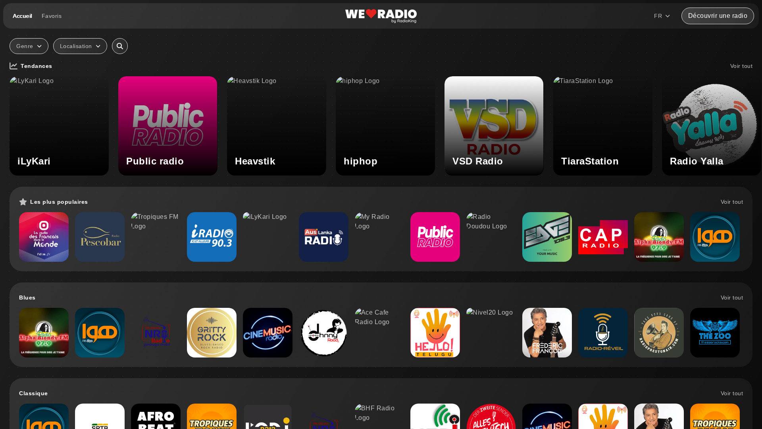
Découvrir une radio (718, 15)
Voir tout (741, 66)
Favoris (52, 16)
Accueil (22, 16)
